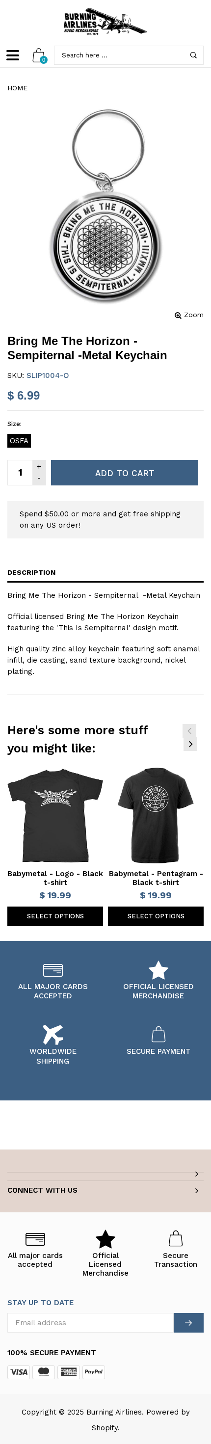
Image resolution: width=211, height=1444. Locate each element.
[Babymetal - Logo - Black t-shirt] (55, 815)
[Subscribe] (189, 1323)
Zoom (194, 315)
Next (190, 744)
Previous (189, 731)
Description (31, 572)
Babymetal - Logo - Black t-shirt (55, 878)
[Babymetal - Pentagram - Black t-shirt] (156, 815)
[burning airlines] (105, 21)
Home (17, 88)
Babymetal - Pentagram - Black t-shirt (156, 878)
